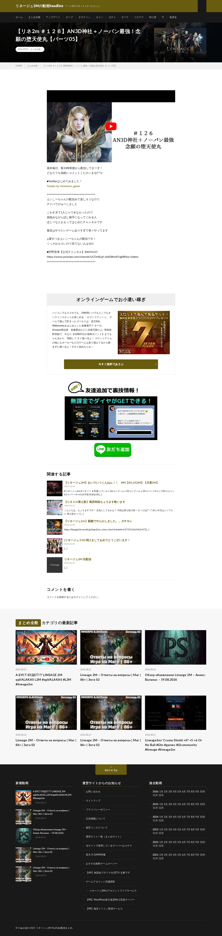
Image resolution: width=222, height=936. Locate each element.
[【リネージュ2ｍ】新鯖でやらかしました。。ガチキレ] (54, 527)
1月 (161, 792)
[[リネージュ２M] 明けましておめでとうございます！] (54, 546)
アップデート (53, 17)
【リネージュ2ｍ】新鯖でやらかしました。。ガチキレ (98, 521)
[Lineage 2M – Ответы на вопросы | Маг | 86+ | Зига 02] (23, 817)
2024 (155, 817)
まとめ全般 (34, 17)
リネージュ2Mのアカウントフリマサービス (113, 891)
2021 (155, 855)
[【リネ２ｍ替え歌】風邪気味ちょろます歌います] (54, 507)
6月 (184, 792)
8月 (193, 792)
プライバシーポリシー (98, 810)
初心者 (152, 17)
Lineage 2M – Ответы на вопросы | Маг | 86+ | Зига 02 (110, 677)
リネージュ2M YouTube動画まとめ (54, 928)
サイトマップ (93, 801)
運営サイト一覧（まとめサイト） (104, 837)
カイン (99, 17)
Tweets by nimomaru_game (63, 186)
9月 (197, 804)
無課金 (173, 17)
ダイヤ (125, 17)
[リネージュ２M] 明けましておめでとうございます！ (97, 540)
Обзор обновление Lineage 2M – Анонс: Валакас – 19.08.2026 (175, 677)
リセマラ (139, 17)
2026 (155, 792)
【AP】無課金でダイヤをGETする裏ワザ (108, 873)
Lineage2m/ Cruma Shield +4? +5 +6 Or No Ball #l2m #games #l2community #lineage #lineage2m (173, 745)
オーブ (69, 17)
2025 (155, 804)
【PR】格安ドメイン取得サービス (104, 909)
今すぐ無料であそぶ (111, 364)
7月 (188, 792)
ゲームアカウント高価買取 (100, 882)
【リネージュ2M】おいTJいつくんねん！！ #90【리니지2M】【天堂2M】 (111, 482)
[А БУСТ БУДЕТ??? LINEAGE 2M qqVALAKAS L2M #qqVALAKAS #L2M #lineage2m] (23, 798)
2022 (155, 842)
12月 (161, 808)
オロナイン (84, 17)
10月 (202, 804)
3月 (170, 792)
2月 (166, 792)
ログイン (78, 597)
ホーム (19, 17)
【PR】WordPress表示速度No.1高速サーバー (110, 900)
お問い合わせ (93, 792)
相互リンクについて (97, 828)
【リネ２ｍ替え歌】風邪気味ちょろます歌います (94, 502)
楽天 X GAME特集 (96, 855)
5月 (179, 792)
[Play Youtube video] (111, 126)
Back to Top (111, 770)
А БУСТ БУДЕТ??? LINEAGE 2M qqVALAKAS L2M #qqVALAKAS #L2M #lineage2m (43, 680)
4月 (175, 792)
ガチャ (112, 17)
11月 (155, 808)
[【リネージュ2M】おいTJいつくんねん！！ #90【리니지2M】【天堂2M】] (54, 488)
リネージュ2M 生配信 (77, 559)
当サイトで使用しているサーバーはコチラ (109, 846)
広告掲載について (95, 819)
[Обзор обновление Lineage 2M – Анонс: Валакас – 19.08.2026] (23, 836)
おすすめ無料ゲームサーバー (101, 864)
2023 (155, 829)
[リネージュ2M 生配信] (54, 565)
